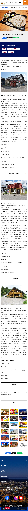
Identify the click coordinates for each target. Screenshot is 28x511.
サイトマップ (18, 490)
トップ (2, 7)
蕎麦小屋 (14, 384)
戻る (14, 402)
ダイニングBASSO (14, 278)
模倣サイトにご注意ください (14, 488)
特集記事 (7, 7)
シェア (4, 37)
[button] (10, 90)
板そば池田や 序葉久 (14, 173)
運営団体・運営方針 (8, 490)
